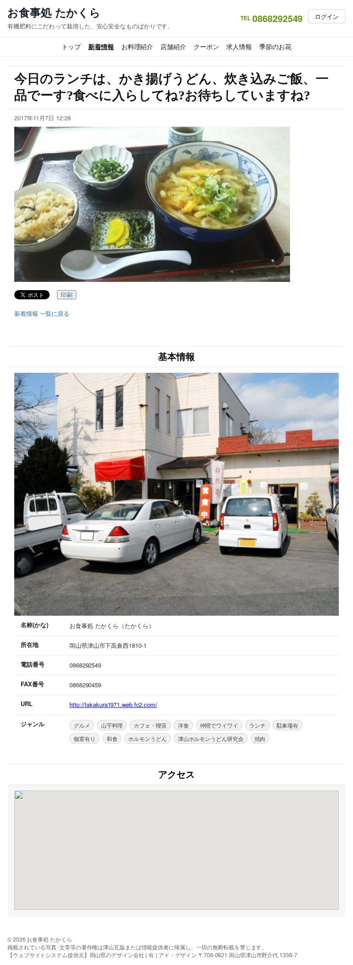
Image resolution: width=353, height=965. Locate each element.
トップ (71, 46)
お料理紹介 (137, 46)
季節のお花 (275, 46)
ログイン (327, 16)
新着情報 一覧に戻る (41, 313)
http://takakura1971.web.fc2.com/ (113, 704)
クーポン (206, 46)
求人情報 (239, 46)
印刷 (67, 295)
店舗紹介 (173, 46)
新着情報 (101, 46)
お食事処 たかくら (54, 12)
